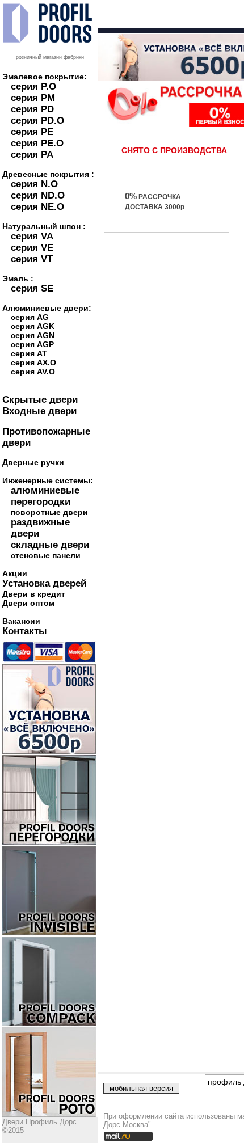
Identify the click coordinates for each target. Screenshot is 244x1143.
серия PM (33, 97)
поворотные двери (49, 512)
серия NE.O (37, 206)
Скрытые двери (40, 399)
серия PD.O (37, 120)
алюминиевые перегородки (45, 496)
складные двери (50, 544)
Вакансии (21, 621)
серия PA (32, 154)
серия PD (32, 109)
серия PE (32, 131)
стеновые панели (46, 555)
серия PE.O (37, 143)
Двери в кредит (33, 593)
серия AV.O (33, 371)
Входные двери (39, 411)
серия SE (32, 288)
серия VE (32, 247)
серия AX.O (33, 362)
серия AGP (32, 344)
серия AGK (32, 326)
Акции (14, 573)
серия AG (30, 317)
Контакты (24, 631)
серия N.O (34, 184)
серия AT (29, 353)
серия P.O (33, 86)
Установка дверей (44, 583)
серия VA (32, 236)
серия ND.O (38, 195)
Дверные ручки (33, 462)
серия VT (32, 259)
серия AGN (32, 335)
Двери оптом (28, 603)
